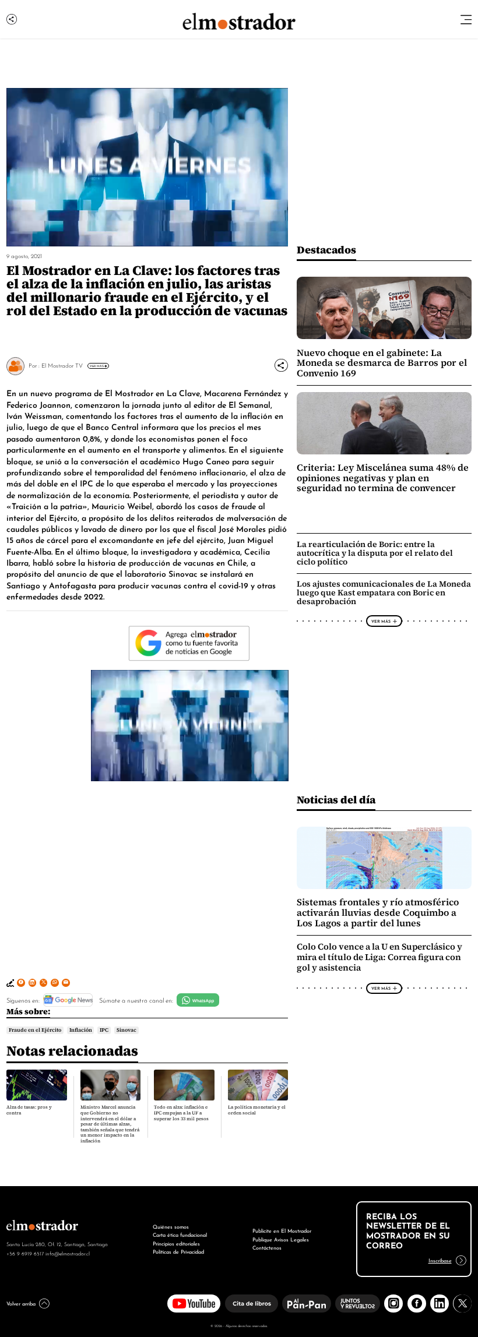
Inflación (80, 1029)
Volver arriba (21, 1303)
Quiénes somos (171, 1226)
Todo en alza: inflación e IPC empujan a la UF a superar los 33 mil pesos (181, 1112)
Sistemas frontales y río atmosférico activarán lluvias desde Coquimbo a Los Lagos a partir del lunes (378, 912)
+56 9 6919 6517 (25, 1253)
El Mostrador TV (62, 365)
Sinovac (126, 1029)
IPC (104, 1029)
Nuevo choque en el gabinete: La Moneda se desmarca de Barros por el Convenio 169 (382, 363)
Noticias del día (336, 799)
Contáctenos (267, 1247)
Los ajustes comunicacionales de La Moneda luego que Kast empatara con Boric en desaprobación (384, 592)
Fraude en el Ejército (35, 1029)
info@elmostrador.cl (67, 1253)
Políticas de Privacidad (178, 1251)
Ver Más (97, 366)
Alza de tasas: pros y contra (29, 1110)
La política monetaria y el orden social (257, 1110)
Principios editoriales (176, 1243)
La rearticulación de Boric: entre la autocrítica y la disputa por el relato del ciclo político (375, 553)
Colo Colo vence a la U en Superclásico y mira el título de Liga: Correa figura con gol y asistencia (379, 957)
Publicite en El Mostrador (281, 1230)
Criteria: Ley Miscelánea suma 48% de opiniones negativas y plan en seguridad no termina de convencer (383, 477)
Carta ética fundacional (180, 1234)
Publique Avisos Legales (280, 1239)
